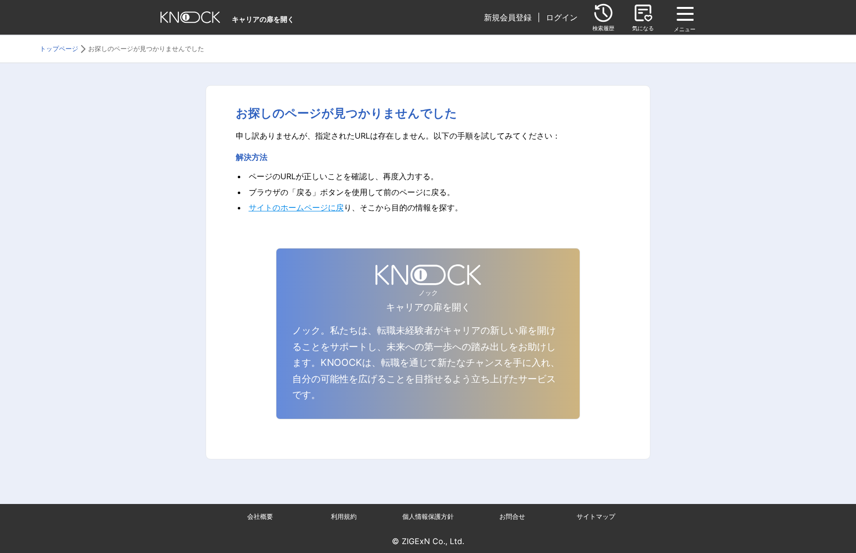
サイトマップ (596, 516)
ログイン (562, 17)
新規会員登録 (508, 17)
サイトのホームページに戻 (296, 207)
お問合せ (512, 516)
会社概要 (260, 516)
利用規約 (344, 516)
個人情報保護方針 (428, 516)
